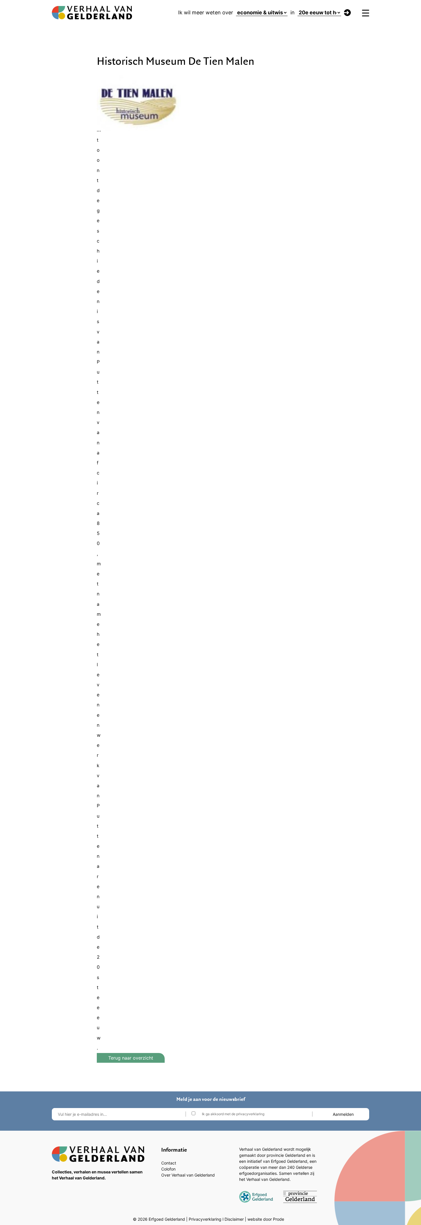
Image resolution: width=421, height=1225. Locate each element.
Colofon (168, 1169)
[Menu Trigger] (365, 13)
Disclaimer (234, 1219)
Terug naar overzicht (130, 1058)
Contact (168, 1162)
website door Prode (265, 1219)
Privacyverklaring (205, 1219)
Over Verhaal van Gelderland (188, 1175)
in (292, 12)
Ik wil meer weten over (205, 12)
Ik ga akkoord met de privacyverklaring (233, 1114)
